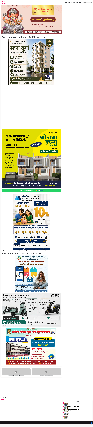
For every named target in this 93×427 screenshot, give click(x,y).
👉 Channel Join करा (39, 190)
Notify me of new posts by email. (4, 397)
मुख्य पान (63, 2)
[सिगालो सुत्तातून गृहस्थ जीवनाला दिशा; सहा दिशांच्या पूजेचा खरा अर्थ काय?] (66, 414)
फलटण (66, 2)
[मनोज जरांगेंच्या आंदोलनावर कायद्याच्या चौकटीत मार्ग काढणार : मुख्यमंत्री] (66, 404)
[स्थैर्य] (4, 2)
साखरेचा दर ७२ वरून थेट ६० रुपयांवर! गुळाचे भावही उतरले (73, 409)
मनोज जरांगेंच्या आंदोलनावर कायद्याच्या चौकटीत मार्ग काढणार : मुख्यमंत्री (74, 403)
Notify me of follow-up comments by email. (5, 396)
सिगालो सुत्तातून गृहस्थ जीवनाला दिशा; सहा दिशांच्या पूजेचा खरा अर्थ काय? (74, 412)
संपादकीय (77, 2)
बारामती (71, 2)
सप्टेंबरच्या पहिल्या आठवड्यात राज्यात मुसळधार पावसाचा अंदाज (73, 406)
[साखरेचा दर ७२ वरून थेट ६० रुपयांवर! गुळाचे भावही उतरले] (66, 410)
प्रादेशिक (74, 2)
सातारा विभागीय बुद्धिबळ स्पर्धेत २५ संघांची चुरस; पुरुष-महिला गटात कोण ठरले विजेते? (75, 416)
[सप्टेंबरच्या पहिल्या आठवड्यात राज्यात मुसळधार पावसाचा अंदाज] (66, 407)
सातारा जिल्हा (69, 2)
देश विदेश (80, 2)
